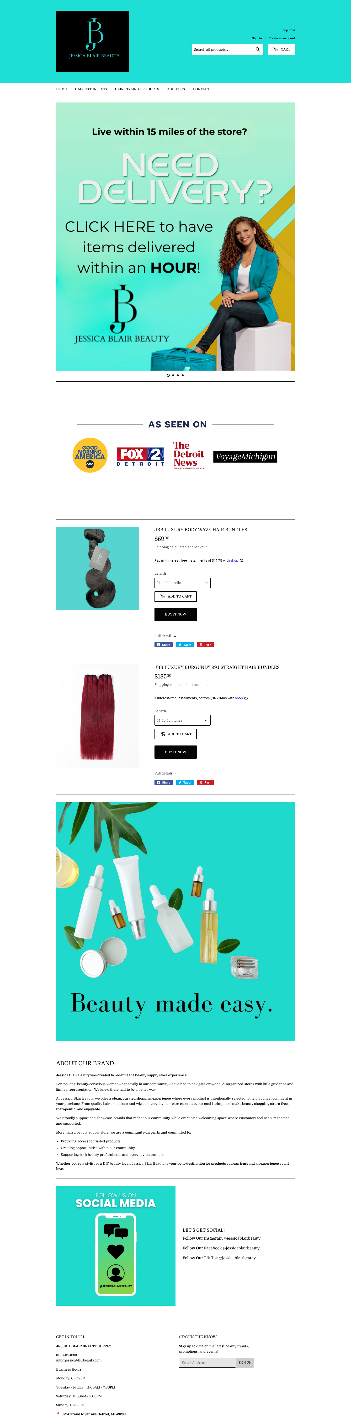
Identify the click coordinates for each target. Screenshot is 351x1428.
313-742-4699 (66, 1386)
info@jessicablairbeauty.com (79, 1392)
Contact (201, 89)
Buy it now (175, 645)
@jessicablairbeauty (242, 1269)
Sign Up (245, 1394)
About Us (176, 89)
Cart (285, 49)
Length (160, 604)
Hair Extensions (91, 89)
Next (284, 252)
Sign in (257, 38)
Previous (66, 252)
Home (61, 89)
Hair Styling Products (137, 89)
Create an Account (282, 38)
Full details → (165, 667)
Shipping (161, 578)
